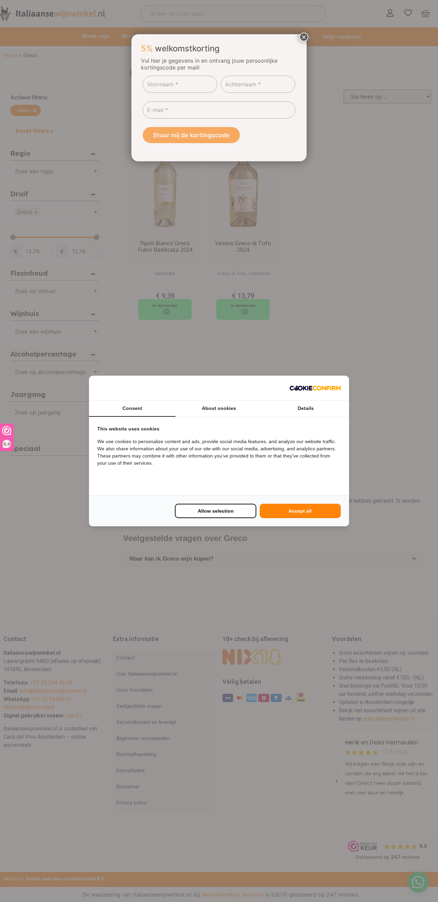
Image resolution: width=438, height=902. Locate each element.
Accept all (300, 511)
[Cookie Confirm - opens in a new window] (315, 388)
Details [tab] (306, 408)
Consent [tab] (132, 408)
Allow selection (216, 511)
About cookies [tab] (219, 408)
